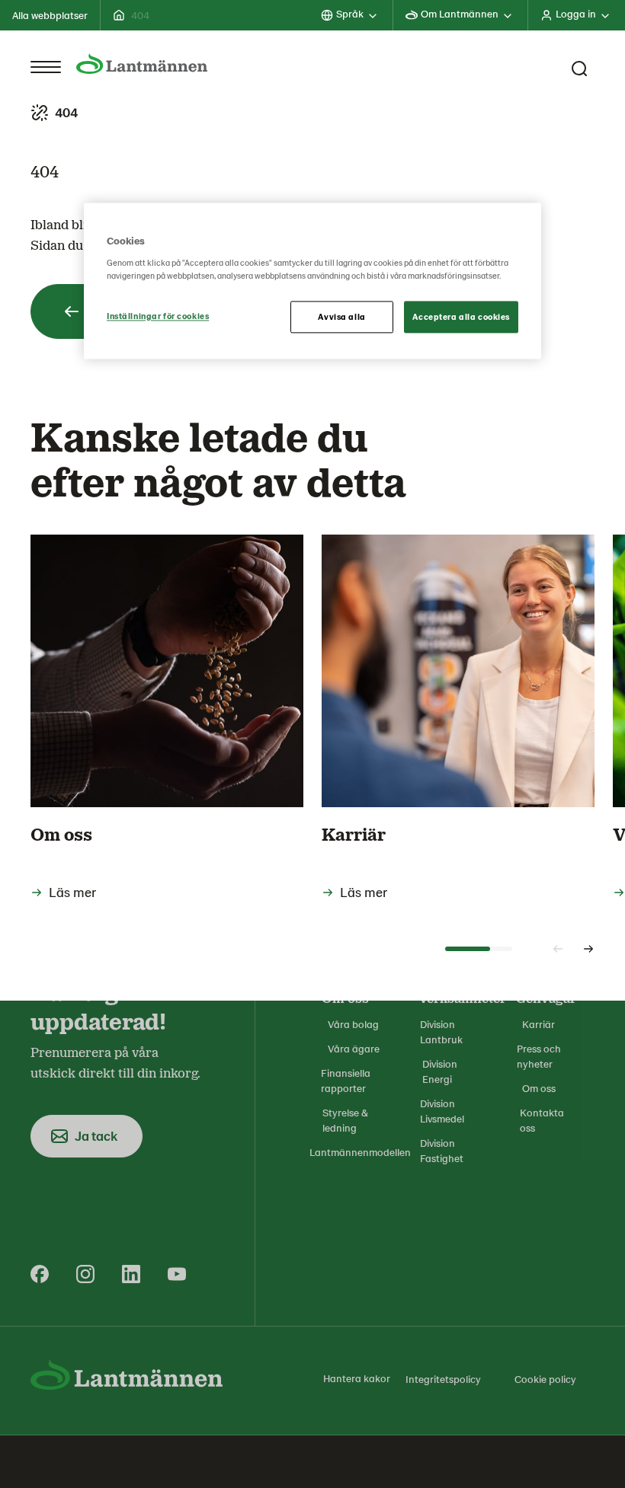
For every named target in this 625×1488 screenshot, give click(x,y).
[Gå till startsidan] (141, 64)
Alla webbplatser (50, 14)
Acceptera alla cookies (461, 316)
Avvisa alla (341, 316)
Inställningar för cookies (158, 316)
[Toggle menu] (45, 67)
